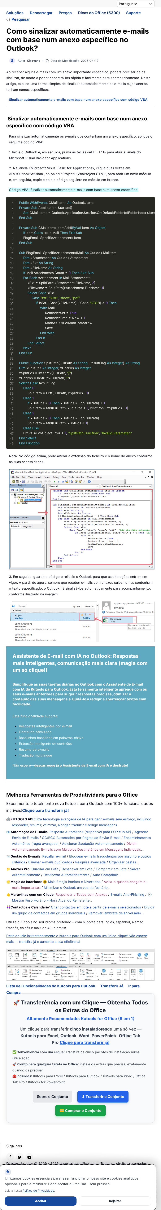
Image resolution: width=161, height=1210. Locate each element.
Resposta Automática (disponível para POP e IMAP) (90, 832)
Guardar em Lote (44, 869)
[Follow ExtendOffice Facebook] (10, 1157)
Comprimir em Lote (111, 869)
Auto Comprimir (105, 875)
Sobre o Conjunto (52, 1096)
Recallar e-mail (54, 856)
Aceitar (40, 1201)
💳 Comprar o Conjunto (80, 1110)
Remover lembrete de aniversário (114, 913)
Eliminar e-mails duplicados (50, 862)
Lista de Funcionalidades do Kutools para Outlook (50, 986)
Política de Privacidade (38, 1190)
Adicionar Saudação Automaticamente (92, 843)
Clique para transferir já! (45, 810)
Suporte (133, 13)
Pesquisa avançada (90, 862)
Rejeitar (115, 1201)
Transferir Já (111, 986)
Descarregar (41, 13)
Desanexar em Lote (77, 869)
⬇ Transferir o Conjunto (103, 1096)
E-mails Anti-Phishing (127, 894)
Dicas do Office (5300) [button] (99, 13)
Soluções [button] (14, 13)
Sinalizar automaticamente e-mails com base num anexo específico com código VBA (78, 99)
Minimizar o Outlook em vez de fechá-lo (76, 887)
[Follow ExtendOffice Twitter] (19, 1157)
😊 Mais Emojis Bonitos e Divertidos (71, 882)
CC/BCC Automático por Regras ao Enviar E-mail (81, 838)
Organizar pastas (122, 862)
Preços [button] (65, 13)
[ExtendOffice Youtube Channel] (29, 1157)
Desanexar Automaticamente (66, 875)
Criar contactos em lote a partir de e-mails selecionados (96, 907)
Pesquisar (21, 19)
